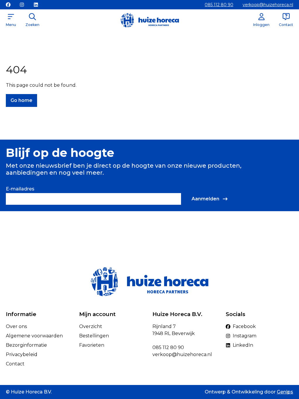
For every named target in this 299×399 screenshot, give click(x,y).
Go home (21, 100)
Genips (285, 392)
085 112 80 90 (219, 5)
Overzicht (90, 326)
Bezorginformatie (26, 345)
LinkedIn (243, 345)
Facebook (244, 326)
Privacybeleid (21, 354)
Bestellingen (94, 336)
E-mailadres (20, 189)
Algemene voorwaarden (34, 336)
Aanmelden (205, 199)
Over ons (16, 326)
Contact (15, 364)
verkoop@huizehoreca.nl (268, 5)
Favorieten (91, 345)
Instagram (244, 336)
